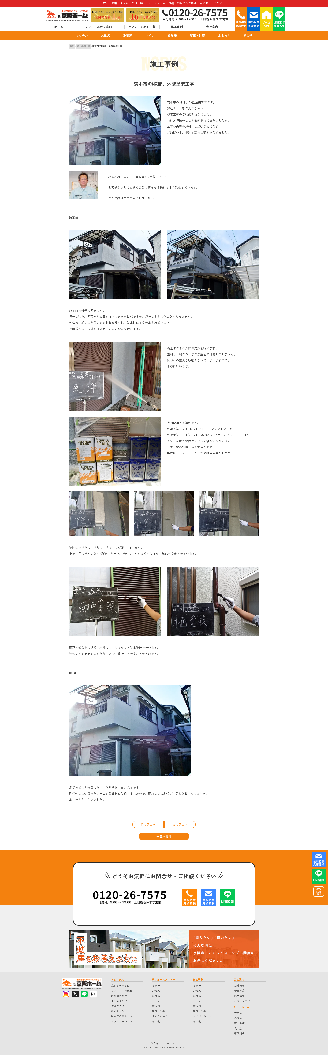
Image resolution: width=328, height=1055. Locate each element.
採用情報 (239, 996)
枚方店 (238, 1013)
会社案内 (212, 27)
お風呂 (105, 35)
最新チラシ (117, 1011)
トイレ (150, 35)
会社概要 (239, 985)
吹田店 (238, 1028)
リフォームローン (121, 1021)
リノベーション (202, 1016)
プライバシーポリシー (164, 1043)
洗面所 (127, 35)
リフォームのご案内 (98, 27)
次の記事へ (180, 824)
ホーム (58, 27)
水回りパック (160, 1016)
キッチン (82, 35)
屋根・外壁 (197, 35)
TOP (72, 46)
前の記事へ (148, 824)
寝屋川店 (239, 1033)
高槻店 (238, 1018)
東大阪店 (239, 1023)
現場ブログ (117, 1006)
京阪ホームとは (120, 985)
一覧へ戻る (164, 836)
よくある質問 (119, 1001)
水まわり (224, 35)
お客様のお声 (119, 996)
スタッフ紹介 (242, 1001)
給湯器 (172, 35)
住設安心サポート (121, 1016)
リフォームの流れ (121, 990)
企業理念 (239, 990)
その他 (247, 35)
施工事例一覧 (83, 46)
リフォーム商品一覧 (142, 27)
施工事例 (177, 27)
